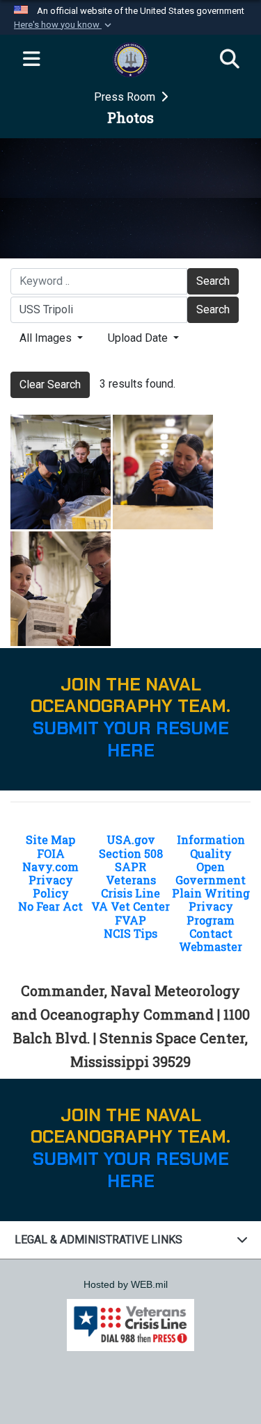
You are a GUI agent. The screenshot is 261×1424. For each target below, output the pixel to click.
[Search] (230, 59)
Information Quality (211, 846)
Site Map (50, 839)
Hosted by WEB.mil (126, 1284)
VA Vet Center (130, 906)
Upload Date (139, 338)
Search (213, 281)
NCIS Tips (130, 933)
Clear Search (50, 384)
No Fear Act (50, 906)
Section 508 (131, 853)
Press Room (126, 97)
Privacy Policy (51, 886)
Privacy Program (211, 913)
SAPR (130, 866)
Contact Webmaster (210, 940)
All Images (46, 338)
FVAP (130, 920)
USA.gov (130, 839)
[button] (64, 25)
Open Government (210, 873)
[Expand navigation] (31, 59)
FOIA (51, 853)
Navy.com (50, 866)
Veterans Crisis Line (130, 886)
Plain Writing (211, 893)
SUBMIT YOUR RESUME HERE (131, 739)
